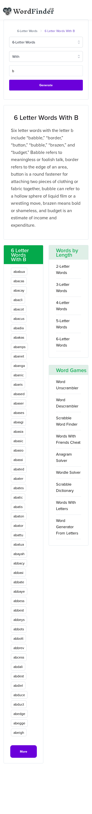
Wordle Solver (68, 472)
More (23, 751)
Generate (46, 85)
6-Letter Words (27, 31)
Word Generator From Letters (67, 527)
